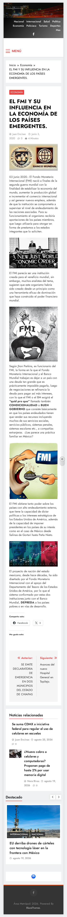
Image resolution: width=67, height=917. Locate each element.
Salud (47, 21)
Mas (58, 30)
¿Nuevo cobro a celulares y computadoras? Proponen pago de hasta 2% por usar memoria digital (37, 763)
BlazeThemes (33, 908)
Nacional (19, 21)
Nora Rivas (33, 781)
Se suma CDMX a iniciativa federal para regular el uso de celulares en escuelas (32, 729)
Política (56, 21)
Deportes (55, 25)
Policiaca (31, 25)
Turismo (43, 25)
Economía (18, 25)
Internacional (33, 21)
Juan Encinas (19, 134)
